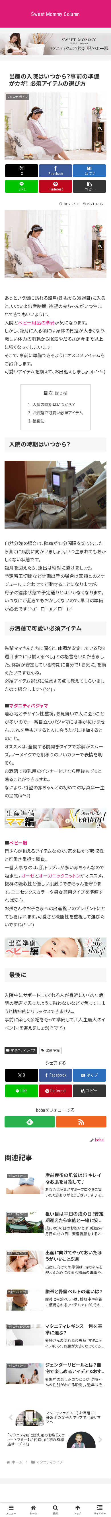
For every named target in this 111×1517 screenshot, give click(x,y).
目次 (48, 393)
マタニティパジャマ (28, 706)
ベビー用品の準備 (36, 323)
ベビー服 (18, 843)
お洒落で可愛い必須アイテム (57, 413)
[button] (89, 186)
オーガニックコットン (59, 876)
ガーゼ (28, 876)
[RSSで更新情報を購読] (81, 1121)
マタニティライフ (23, 1050)
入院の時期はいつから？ (53, 404)
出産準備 (53, 1050)
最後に (38, 421)
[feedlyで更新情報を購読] (30, 1121)
